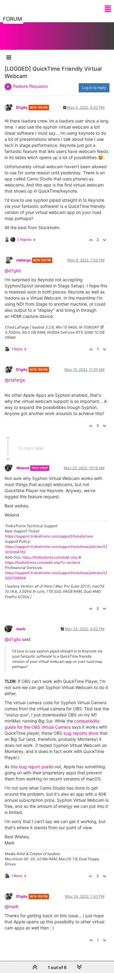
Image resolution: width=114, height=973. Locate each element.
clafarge (23, 260)
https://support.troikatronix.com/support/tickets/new (49, 536)
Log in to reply (94, 87)
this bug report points (32, 766)
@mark (12, 906)
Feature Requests (30, 86)
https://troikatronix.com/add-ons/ (50, 557)
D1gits (22, 107)
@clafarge (15, 379)
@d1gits (13, 270)
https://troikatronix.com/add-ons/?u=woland (42, 562)
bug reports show (81, 733)
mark (20, 629)
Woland (22, 468)
